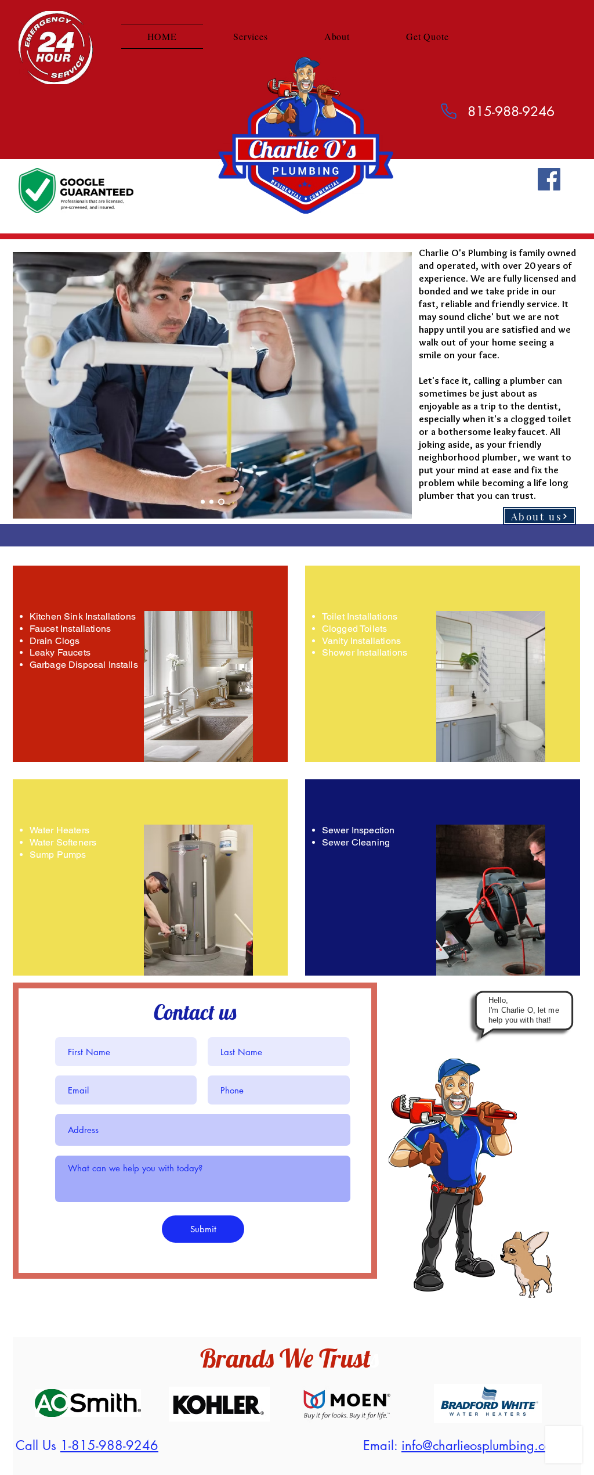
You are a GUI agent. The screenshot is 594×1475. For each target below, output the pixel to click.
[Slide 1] (204, 502)
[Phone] (448, 111)
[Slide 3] (222, 502)
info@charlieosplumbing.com (481, 1445)
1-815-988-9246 (109, 1445)
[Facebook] (549, 179)
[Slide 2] (214, 502)
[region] (150, 664)
